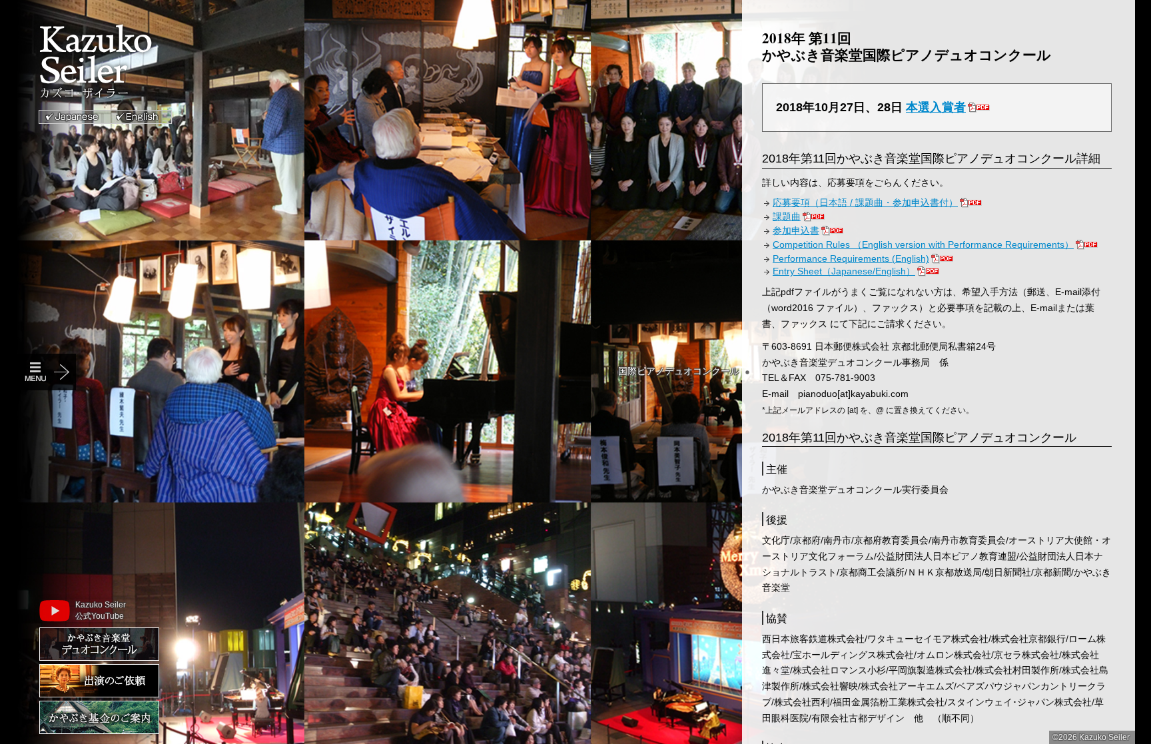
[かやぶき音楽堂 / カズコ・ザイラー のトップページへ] (113, 63)
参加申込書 (796, 230)
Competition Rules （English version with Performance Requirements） (923, 244)
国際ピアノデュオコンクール (678, 371)
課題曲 (787, 216)
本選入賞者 (936, 107)
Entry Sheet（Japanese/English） (844, 271)
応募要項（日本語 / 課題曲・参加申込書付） (865, 202)
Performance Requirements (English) (851, 258)
